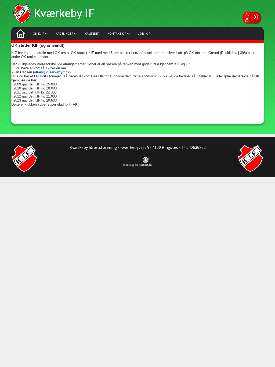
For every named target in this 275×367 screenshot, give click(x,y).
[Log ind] (255, 17)
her (34, 80)
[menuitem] (21, 35)
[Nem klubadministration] (137, 165)
